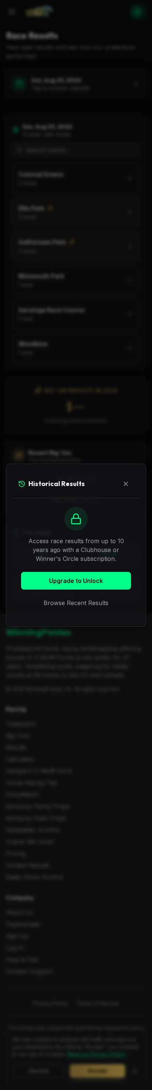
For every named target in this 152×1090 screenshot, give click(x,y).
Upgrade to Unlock (76, 580)
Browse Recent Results (76, 603)
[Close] (126, 484)
